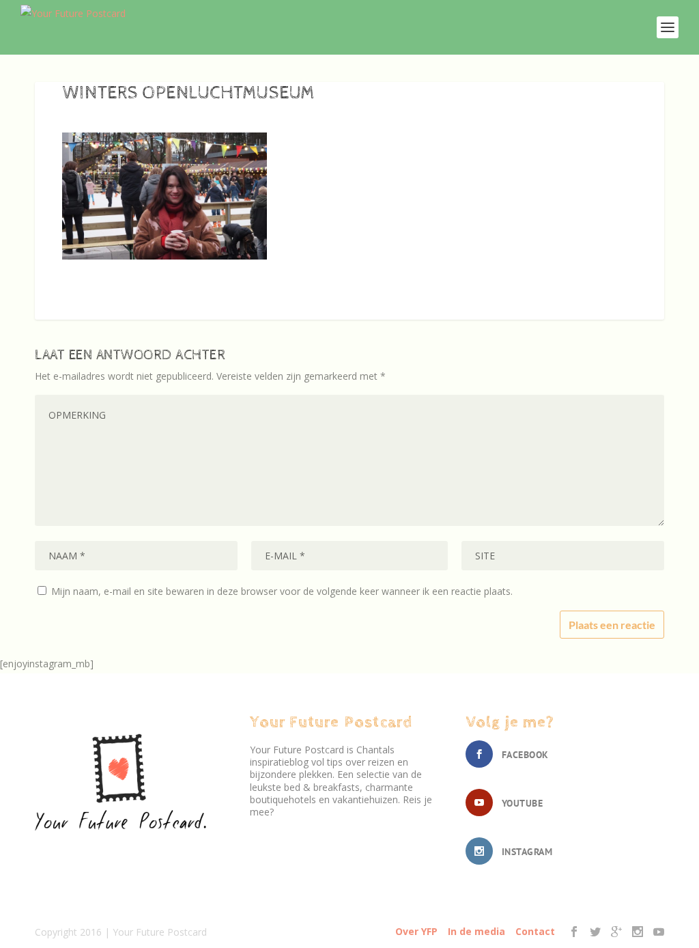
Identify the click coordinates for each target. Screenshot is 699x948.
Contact (535, 931)
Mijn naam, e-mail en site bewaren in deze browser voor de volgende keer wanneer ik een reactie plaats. (282, 591)
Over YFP (416, 931)
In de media (476, 931)
